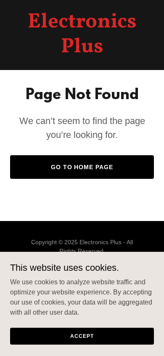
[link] (82, 50)
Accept (81, 336)
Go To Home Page (82, 167)
